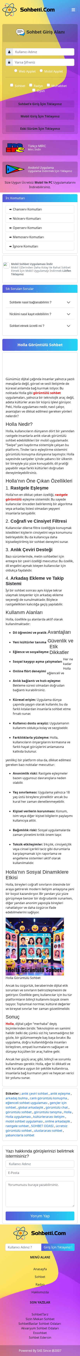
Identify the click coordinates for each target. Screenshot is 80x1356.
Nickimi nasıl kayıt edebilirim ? (30, 314)
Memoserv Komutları (28, 237)
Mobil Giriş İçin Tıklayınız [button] (40, 116)
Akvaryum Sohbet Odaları (40, 1328)
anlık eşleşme (60, 1093)
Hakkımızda (40, 1292)
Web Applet (27, 71)
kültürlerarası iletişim (48, 1117)
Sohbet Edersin (40, 1337)
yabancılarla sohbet (20, 1135)
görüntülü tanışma (48, 1112)
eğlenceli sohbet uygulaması (26, 1103)
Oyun (41, 91)
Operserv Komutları (27, 228)
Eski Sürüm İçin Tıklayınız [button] (40, 129)
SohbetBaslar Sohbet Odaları (40, 1323)
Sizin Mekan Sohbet (40, 1319)
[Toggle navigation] (73, 10)
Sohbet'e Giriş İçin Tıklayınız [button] (40, 104)
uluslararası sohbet (48, 1130)
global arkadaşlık (30, 1107)
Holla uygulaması (18, 1117)
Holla (67, 1112)
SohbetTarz (40, 1314)
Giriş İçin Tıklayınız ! (58, 1247)
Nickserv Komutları (26, 218)
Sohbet (20, 86)
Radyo (38, 86)
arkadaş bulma (17, 1098)
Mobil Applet (53, 71)
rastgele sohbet (17, 1126)
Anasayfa (40, 1269)
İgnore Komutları (25, 246)
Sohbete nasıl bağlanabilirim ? (30, 302)
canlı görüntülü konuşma (48, 1098)
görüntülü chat (57, 1107)
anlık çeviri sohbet (34, 1093)
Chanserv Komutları (27, 209)
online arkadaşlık (57, 1121)
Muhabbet (59, 86)
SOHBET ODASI (42, 1126)
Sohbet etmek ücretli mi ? (27, 325)
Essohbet (40, 1333)
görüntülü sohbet (19, 1112)
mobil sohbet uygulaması (24, 1121)
